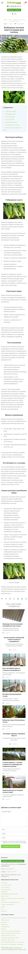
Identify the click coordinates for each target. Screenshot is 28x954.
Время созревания (11, 122)
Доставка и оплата (6, 885)
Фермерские (4, 924)
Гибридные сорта (11, 114)
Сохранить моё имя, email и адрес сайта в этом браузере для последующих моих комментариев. (14, 842)
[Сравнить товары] (15, 14)
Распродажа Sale (5, 889)
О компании (4, 883)
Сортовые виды (10, 117)
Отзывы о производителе (8, 904)
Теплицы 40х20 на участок (8, 935)
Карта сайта (22, 949)
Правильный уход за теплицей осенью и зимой (13, 791)
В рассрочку (4, 891)
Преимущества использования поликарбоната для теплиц (13, 625)
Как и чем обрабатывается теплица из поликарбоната (12, 669)
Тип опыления (10, 119)
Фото (2, 909)
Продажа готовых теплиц (8, 940)
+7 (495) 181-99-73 (15, 6)
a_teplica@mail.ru (9, 869)
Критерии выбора (11, 111)
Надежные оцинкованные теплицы (10, 933)
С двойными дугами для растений (10, 937)
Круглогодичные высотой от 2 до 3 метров (12, 942)
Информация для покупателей (9, 894)
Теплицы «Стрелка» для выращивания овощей (13, 918)
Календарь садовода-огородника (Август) (14, 734)
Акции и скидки (5, 887)
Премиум (3, 929)
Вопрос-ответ (5, 896)
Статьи (3, 906)
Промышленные (5, 926)
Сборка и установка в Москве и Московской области (13, 899)
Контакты (3, 911)
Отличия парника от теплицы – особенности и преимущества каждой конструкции (13, 764)
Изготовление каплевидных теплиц (10, 902)
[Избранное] (12, 14)
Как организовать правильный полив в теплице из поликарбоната (14, 639)
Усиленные (4, 922)
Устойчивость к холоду (13, 125)
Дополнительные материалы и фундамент (12, 944)
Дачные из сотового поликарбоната (10, 931)
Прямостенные (5, 920)
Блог (7, 23)
